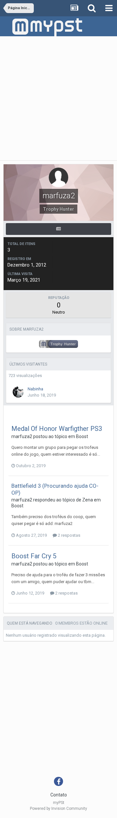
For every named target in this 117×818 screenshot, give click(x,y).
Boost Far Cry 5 (33, 556)
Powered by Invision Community (58, 808)
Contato (58, 794)
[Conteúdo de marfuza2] (58, 229)
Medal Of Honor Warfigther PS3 (56, 429)
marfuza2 (21, 436)
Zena (87, 499)
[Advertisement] (58, 98)
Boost (82, 436)
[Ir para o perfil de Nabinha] (18, 392)
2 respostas (68, 535)
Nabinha (35, 388)
